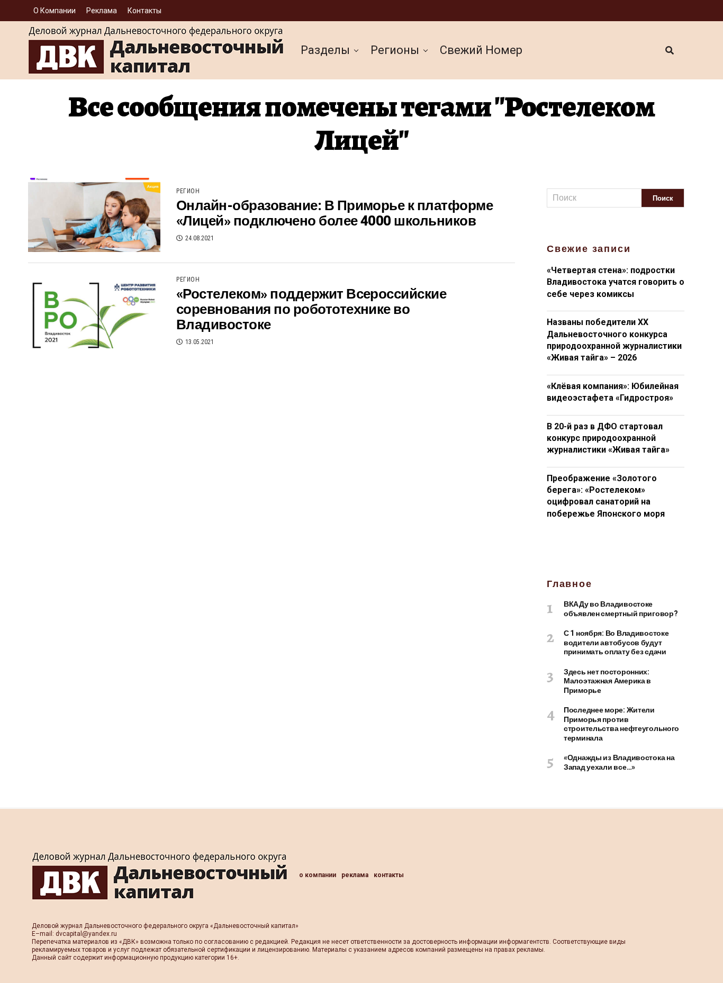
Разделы (325, 50)
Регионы (394, 50)
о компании (54, 10)
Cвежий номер (481, 50)
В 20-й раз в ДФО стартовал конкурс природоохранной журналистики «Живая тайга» (608, 438)
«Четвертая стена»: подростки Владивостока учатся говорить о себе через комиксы (615, 282)
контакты (144, 10)
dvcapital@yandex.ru (86, 933)
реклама (101, 10)
